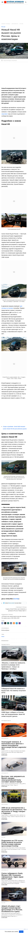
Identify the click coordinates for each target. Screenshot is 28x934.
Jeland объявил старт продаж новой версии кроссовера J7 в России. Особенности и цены (12, 908)
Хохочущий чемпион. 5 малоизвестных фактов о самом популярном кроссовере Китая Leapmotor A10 (13, 745)
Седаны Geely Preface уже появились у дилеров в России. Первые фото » (16, 609)
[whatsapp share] (8, 623)
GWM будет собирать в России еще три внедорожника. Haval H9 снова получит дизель (13, 714)
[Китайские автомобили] (14, 2)
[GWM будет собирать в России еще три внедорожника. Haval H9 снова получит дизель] (14, 703)
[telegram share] (17, 623)
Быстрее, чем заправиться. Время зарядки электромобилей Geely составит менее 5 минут (13, 779)
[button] (14, 157)
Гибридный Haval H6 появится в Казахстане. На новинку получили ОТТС (13, 690)
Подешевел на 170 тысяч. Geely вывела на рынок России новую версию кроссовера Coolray (12, 843)
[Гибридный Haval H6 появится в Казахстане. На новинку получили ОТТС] (14, 679)
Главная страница (5, 23)
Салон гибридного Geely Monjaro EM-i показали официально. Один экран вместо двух (12, 876)
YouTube (16, 599)
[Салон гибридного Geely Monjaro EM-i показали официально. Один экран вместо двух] (14, 861)
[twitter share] (5, 623)
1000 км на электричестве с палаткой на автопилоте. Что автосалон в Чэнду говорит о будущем (13, 810)
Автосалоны (4, 804)
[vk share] (11, 623)
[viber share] (20, 623)
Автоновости (15, 23)
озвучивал (4, 114)
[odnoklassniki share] (14, 623)
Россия (21, 23)
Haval (2, 636)
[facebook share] (2, 623)
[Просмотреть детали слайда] (15, 603)
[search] (26, 2)
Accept (21, 931)
